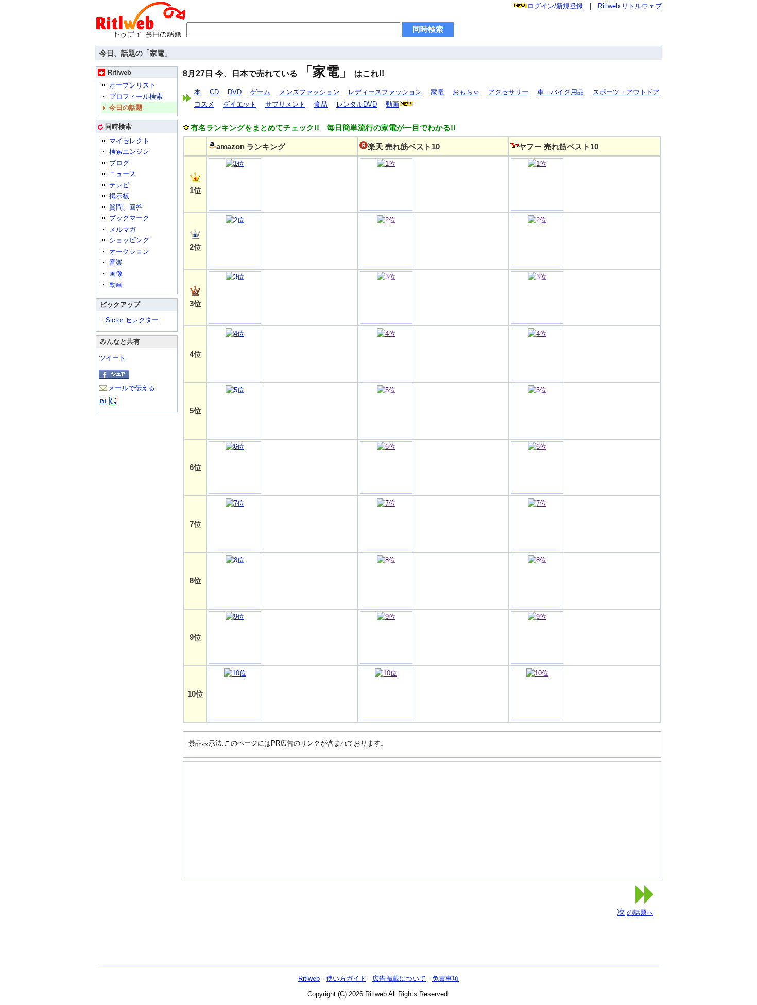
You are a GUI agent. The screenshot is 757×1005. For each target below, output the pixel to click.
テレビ (119, 185)
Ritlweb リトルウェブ (630, 6)
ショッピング (129, 240)
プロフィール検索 (136, 96)
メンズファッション (309, 92)
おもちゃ (466, 92)
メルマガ (122, 229)
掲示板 (119, 196)
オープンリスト (132, 85)
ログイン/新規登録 (555, 6)
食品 (321, 104)
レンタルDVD (356, 104)
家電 (437, 92)
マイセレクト (129, 141)
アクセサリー (508, 92)
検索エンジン (129, 151)
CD (214, 92)
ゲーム (260, 92)
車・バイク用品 (560, 92)
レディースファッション (385, 92)
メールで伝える (131, 388)
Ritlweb (309, 978)
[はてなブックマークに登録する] (103, 403)
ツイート (112, 358)
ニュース (122, 174)
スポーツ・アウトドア (626, 92)
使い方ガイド (346, 978)
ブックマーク (129, 218)
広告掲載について (399, 978)
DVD (235, 92)
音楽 (116, 262)
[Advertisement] (239, 818)
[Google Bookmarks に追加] (113, 403)
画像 (116, 274)
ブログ (119, 163)
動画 (116, 284)
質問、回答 (126, 207)
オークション (129, 251)
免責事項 (445, 978)
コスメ (204, 104)
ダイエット (239, 104)
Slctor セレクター (132, 320)
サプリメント (285, 104)
